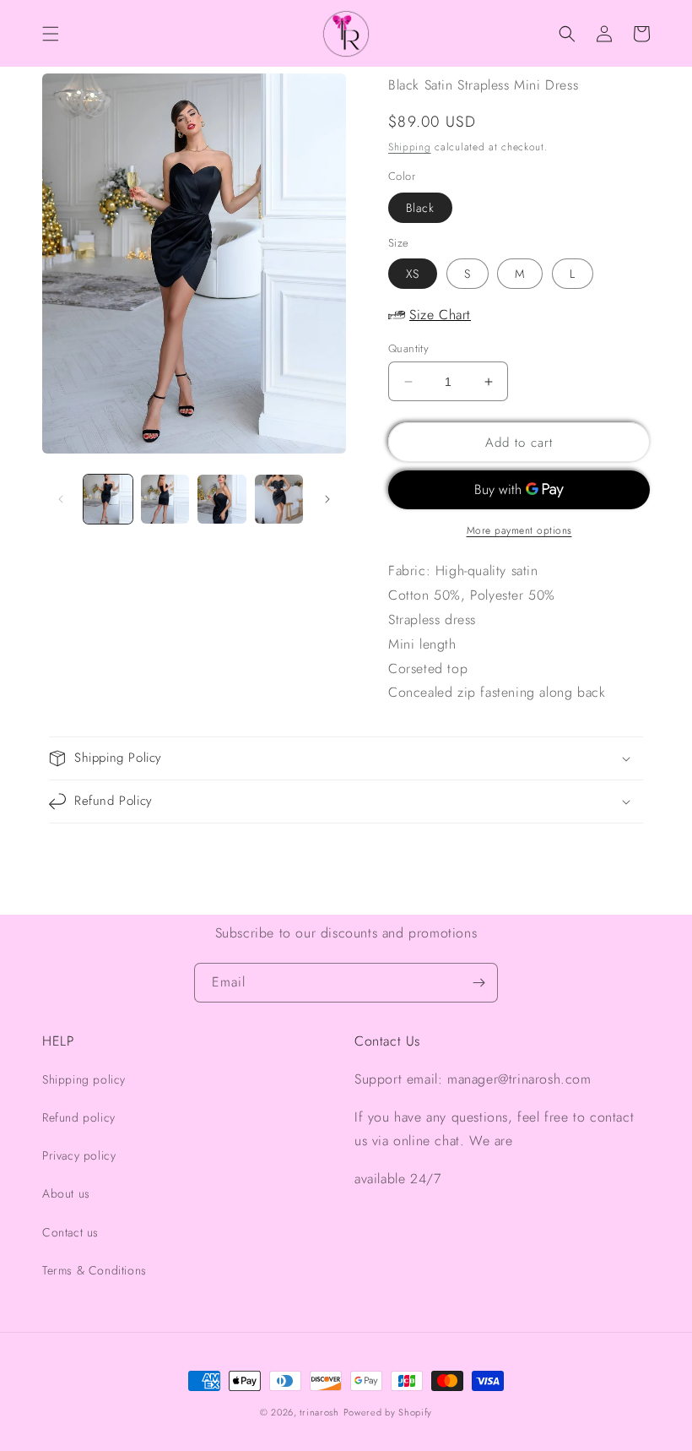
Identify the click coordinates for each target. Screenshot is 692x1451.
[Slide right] (327, 499)
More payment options (519, 530)
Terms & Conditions (94, 1270)
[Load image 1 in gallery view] (108, 499)
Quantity (408, 348)
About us (66, 1193)
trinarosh (319, 1412)
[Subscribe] (478, 983)
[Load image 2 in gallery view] (165, 499)
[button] (50, 33)
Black (420, 207)
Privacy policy (79, 1155)
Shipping (409, 147)
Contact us (70, 1232)
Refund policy (79, 1117)
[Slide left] (60, 499)
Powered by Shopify (388, 1412)
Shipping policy (84, 1079)
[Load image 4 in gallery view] (279, 499)
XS (412, 273)
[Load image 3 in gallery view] (221, 499)
